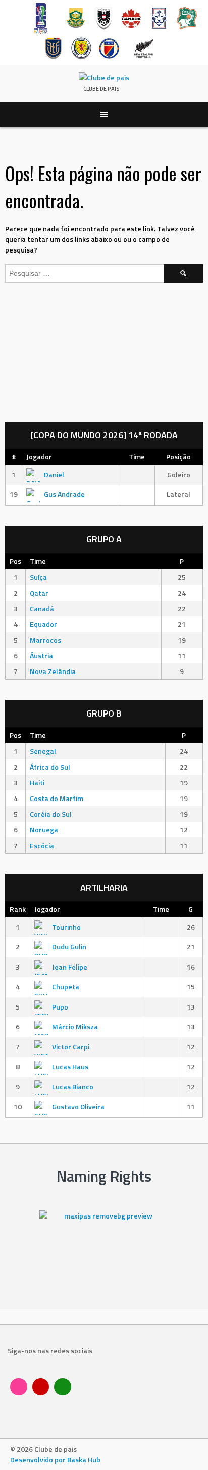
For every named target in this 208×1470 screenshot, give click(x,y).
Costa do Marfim (56, 798)
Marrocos (45, 640)
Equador (43, 624)
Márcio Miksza (75, 1026)
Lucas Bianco (72, 1086)
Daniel (54, 474)
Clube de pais (101, 89)
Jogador (39, 456)
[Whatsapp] (62, 1387)
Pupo (60, 1006)
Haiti (37, 782)
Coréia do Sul (51, 814)
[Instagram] (19, 1387)
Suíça (38, 577)
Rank (18, 909)
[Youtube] (41, 1387)
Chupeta (65, 986)
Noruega (44, 829)
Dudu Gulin (69, 946)
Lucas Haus (70, 1066)
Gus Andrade (64, 494)
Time (137, 456)
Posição (178, 456)
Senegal (43, 751)
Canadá (42, 608)
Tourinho (66, 926)
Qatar (39, 592)
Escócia (42, 845)
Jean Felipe (69, 966)
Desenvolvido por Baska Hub (55, 1459)
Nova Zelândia (53, 671)
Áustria (41, 655)
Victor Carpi (70, 1046)
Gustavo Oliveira (78, 1106)
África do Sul (50, 767)
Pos (15, 561)
